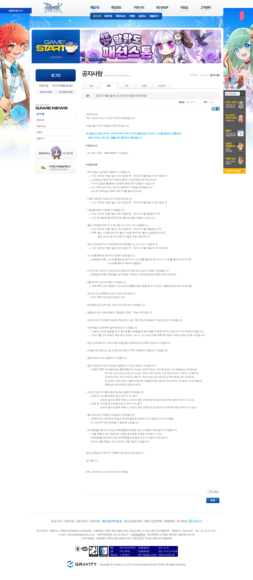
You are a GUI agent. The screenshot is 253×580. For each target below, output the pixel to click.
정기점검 (182, 521)
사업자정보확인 (137, 534)
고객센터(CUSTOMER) (205, 8)
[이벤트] (144, 85)
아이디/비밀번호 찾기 (63, 85)
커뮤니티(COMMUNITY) (139, 8)
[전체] (91, 85)
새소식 (203, 75)
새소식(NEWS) (94, 8)
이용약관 (69, 521)
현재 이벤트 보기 (105, 59)
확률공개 (155, 16)
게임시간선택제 (153, 521)
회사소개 (56, 521)
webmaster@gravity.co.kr (81, 534)
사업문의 (197, 521)
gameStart (56, 43)
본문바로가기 (7, 1)
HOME (194, 75)
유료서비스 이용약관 (87, 521)
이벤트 (132, 16)
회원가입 (43, 85)
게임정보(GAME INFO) (116, 8)
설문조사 (142, 16)
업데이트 (108, 16)
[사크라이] (162, 85)
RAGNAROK (52, 8)
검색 (242, 93)
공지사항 (96, 16)
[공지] (109, 85)
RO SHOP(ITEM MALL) (162, 8)
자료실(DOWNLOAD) (184, 8)
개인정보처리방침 (112, 521)
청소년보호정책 (133, 521)
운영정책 (169, 521)
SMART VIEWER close (234, 171)
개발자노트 (120, 16)
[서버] (126, 85)
